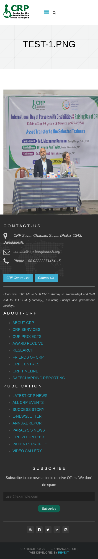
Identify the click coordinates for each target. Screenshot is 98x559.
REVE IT (63, 552)
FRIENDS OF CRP (28, 357)
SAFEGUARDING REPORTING (39, 378)
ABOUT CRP (23, 323)
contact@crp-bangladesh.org (36, 252)
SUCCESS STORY (28, 410)
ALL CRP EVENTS (28, 402)
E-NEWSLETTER (27, 416)
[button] (18, 278)
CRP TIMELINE (25, 371)
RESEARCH (23, 350)
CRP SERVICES (26, 330)
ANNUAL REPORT (28, 423)
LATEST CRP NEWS (30, 396)
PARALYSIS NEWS (29, 430)
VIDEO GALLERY (27, 451)
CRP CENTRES (26, 364)
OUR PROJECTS (27, 337)
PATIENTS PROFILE (30, 444)
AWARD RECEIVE (28, 343)
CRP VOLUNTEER (28, 437)
